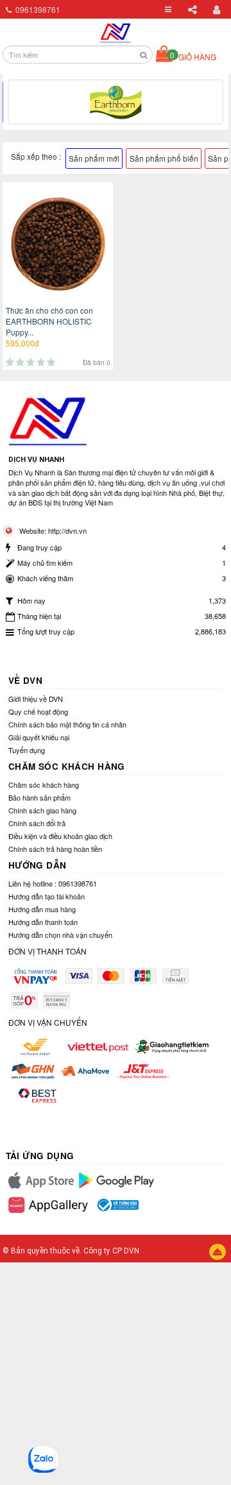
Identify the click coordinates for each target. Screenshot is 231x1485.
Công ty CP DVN (111, 1250)
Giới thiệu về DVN (35, 698)
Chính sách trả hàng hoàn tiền (55, 849)
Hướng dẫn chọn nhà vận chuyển (60, 934)
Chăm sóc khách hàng (66, 766)
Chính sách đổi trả (36, 823)
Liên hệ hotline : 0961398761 (52, 883)
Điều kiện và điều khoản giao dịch (60, 836)
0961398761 (37, 9)
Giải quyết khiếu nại (38, 737)
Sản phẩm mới (94, 158)
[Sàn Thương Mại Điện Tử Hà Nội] (116, 30)
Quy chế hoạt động (38, 711)
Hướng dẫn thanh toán (43, 922)
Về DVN (25, 680)
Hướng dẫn (37, 865)
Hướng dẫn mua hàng (42, 909)
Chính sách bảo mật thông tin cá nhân (67, 724)
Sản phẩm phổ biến (164, 158)
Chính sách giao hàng (42, 810)
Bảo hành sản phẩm (39, 797)
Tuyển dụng (26, 750)
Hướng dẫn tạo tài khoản (46, 896)
